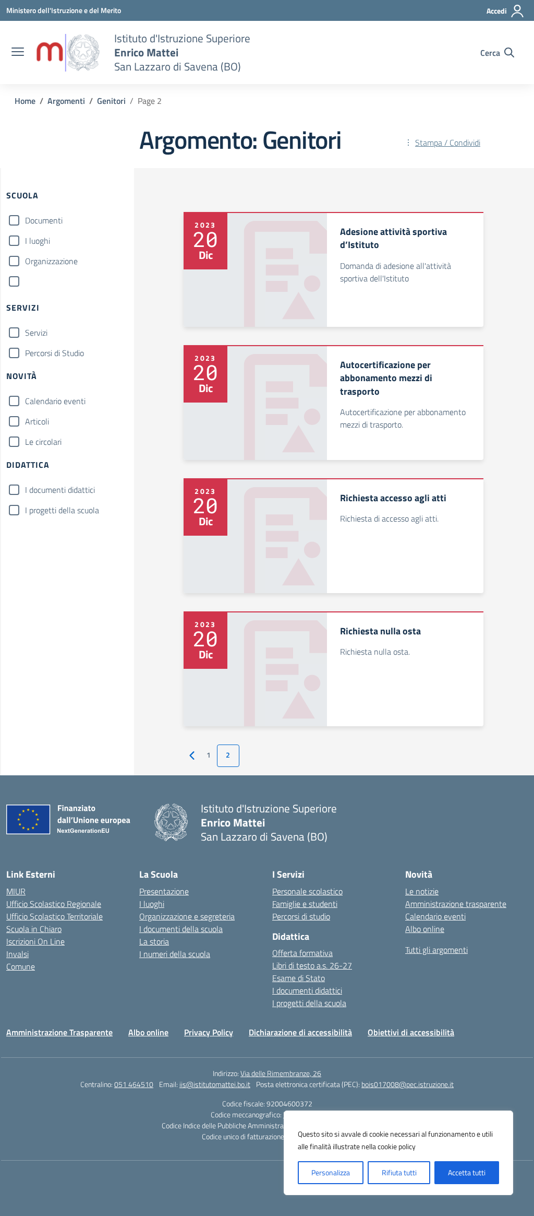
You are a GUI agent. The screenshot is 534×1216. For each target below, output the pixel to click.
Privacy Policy (208, 1032)
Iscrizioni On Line (35, 941)
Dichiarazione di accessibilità (300, 1032)
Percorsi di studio (301, 916)
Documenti (44, 220)
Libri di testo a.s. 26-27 (312, 965)
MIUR (16, 891)
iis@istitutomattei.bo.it (214, 1084)
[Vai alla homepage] (67, 53)
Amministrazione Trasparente (59, 1032)
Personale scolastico (307, 891)
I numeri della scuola (174, 954)
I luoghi (37, 240)
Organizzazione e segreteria (187, 916)
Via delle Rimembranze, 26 (280, 1073)
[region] (398, 1153)
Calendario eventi (55, 401)
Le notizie (422, 891)
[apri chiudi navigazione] (17, 52)
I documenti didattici (60, 489)
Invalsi (17, 954)
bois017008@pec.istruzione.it (407, 1084)
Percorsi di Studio (54, 353)
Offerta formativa (302, 953)
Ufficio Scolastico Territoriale (54, 916)
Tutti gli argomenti (436, 949)
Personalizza (330, 1172)
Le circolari (43, 441)
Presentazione (164, 891)
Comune (20, 966)
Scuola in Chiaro (34, 929)
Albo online (424, 929)
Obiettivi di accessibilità (411, 1032)
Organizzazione (51, 261)
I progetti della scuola (62, 510)
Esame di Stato (298, 978)
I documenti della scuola (181, 929)
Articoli (37, 421)
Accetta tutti (467, 1172)
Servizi (36, 332)
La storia (154, 941)
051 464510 (133, 1084)
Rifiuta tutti (399, 1172)
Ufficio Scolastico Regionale (53, 904)
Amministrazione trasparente (455, 904)
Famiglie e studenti (304, 904)
